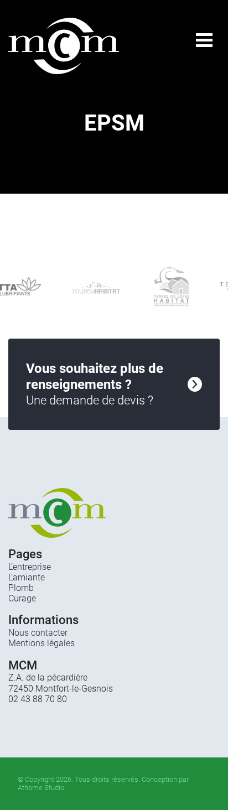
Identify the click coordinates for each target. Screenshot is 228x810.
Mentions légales (41, 643)
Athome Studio (41, 787)
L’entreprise (29, 567)
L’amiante (26, 577)
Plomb (21, 588)
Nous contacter (38, 632)
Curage (22, 598)
